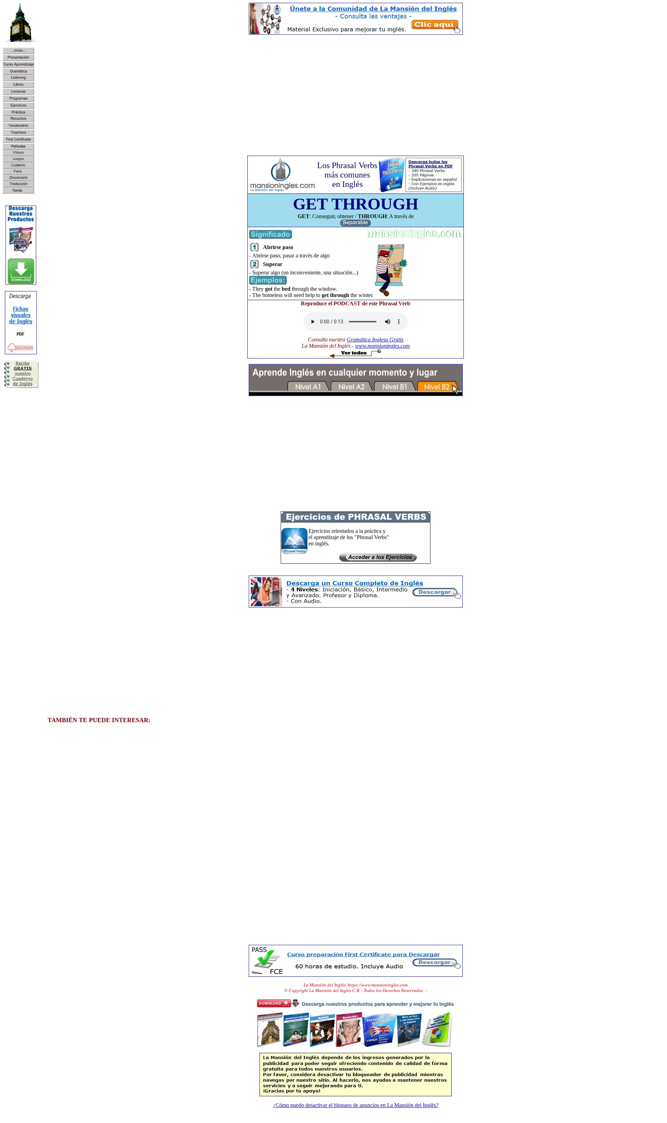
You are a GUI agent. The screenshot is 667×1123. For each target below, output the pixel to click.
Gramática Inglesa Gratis (375, 339)
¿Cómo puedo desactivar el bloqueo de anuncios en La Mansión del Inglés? (355, 1105)
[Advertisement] (355, 89)
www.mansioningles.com (382, 346)
